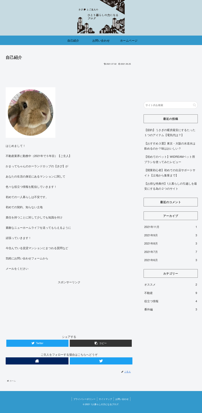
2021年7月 (170, 251)
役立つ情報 (170, 301)
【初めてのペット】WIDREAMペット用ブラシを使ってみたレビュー (169, 159)
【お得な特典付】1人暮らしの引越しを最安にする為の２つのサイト (170, 185)
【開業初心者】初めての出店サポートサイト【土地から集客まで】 (169, 172)
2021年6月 (170, 260)
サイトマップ (105, 399)
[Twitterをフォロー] (101, 360)
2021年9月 (170, 235)
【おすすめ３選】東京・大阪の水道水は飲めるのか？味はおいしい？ (169, 145)
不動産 (170, 293)
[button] (194, 105)
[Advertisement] (69, 75)
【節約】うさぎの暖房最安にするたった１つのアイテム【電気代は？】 (169, 132)
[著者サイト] (37, 360)
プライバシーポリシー (84, 399)
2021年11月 (170, 227)
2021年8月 (170, 243)
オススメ (170, 284)
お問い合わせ (122, 399)
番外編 (170, 309)
